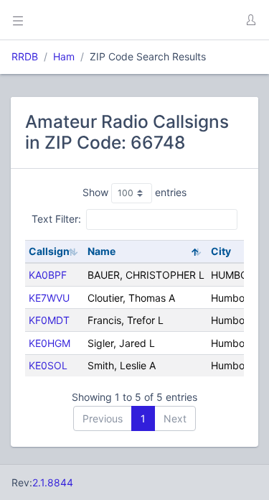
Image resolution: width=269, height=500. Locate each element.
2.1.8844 (52, 482)
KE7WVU (49, 298)
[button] (250, 20)
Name (101, 251)
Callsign (49, 251)
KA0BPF (48, 275)
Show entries (134, 192)
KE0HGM (49, 343)
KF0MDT (49, 320)
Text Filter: (56, 219)
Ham (64, 56)
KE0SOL (48, 365)
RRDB (24, 56)
